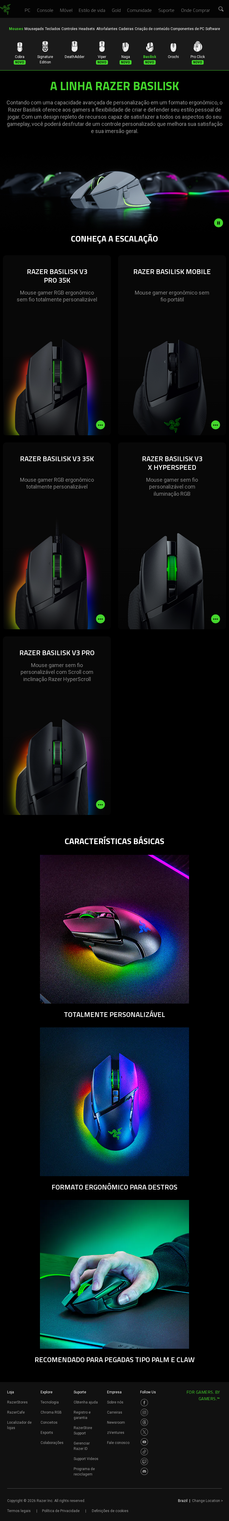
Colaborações (52, 1443)
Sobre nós (115, 1402)
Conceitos (49, 1422)
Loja (10, 1392)
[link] (5, 9)
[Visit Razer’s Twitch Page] (144, 1461)
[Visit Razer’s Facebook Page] (144, 1402)
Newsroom (116, 1422)
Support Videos (86, 1459)
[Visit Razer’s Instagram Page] (144, 1412)
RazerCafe (16, 1412)
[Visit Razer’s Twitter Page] (144, 1432)
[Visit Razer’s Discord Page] (144, 1471)
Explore (46, 1392)
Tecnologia (50, 1402)
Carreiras (114, 1412)
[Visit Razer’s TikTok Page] (144, 1452)
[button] (221, 9)
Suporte (80, 1392)
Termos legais (19, 1511)
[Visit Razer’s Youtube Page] (144, 1442)
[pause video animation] (221, 223)
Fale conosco (118, 1443)
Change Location (207, 1501)
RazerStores (17, 1402)
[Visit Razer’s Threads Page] (144, 1422)
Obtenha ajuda (86, 1402)
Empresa (114, 1392)
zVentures (115, 1433)
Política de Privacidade (61, 1511)
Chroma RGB (51, 1412)
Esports (47, 1433)
